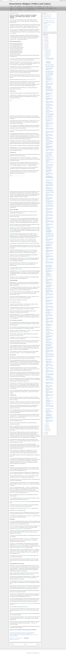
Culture (47, 6)
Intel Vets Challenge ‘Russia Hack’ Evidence (49, 141)
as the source (36, 74)
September (47, 54)
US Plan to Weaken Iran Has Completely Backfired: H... (49, 286)
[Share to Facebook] (26, 638)
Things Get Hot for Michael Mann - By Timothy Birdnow (48, 415)
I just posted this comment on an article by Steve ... (49, 59)
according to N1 (33, 622)
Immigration (51, 8)
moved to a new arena (14, 440)
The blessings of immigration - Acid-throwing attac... (48, 274)
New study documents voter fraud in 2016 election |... (48, 69)
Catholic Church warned (27, 367)
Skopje (29, 31)
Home (25, 644)
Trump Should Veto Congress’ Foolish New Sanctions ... (49, 138)
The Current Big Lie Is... (49, 118)
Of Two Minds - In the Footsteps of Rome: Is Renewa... (49, 144)
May (46, 425)
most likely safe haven (22, 610)
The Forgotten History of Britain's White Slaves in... (49, 90)
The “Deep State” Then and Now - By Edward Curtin (49, 215)
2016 (45, 432)
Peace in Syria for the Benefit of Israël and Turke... (49, 315)
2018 (45, 47)
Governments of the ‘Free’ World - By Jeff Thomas (49, 354)
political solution (24, 341)
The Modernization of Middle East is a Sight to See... (49, 256)
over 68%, (35, 314)
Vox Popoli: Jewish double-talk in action (49, 342)
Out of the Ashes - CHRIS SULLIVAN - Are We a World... (49, 132)
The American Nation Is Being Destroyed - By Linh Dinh (49, 239)
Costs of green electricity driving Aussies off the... (49, 72)
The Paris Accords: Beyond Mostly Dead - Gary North (49, 325)
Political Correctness (29, 6)
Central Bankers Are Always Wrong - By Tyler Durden (48, 245)
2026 (45, 36)
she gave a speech (19, 270)
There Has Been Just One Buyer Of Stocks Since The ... (49, 236)
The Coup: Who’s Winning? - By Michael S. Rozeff (49, 111)
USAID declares (14, 254)
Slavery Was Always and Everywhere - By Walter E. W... (49, 221)
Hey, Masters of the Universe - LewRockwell (49, 242)
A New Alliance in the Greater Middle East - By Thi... (49, 99)
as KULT (26, 239)
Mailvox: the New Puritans (49, 64)
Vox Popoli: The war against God (48, 76)
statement (13, 527)
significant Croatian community (22, 331)
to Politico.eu (28, 508)
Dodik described (24, 498)
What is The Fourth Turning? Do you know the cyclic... (49, 330)
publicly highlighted (28, 616)
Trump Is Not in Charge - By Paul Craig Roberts (49, 190)
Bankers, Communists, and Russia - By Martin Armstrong (49, 102)
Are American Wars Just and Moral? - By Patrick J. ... (49, 129)
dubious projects (19, 569)
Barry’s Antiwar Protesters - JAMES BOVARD (49, 201)
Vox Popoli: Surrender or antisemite (49, 398)
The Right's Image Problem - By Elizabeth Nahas (49, 365)
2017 (45, 48)
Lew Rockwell (45, 26)
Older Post (38, 644)
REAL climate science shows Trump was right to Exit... (49, 368)
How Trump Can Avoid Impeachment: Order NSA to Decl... (49, 310)
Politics (11, 6)
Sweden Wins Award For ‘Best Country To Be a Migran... (49, 351)
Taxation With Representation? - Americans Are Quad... (49, 377)
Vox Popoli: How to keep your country (49, 404)
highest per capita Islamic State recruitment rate (23, 603)
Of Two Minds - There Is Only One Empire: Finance (49, 120)
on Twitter (19, 544)
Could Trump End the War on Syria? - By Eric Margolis (49, 160)
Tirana (36, 31)
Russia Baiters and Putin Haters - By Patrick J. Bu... (49, 294)
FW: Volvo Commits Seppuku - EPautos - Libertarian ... (49, 386)
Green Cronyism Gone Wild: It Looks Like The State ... (49, 195)
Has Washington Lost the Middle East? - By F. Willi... (49, 395)
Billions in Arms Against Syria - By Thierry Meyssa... (49, 218)
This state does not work (31, 79)
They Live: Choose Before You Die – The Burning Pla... (49, 259)
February (47, 429)
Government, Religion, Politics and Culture (30, 4)
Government (19, 6)
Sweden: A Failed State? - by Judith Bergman (49, 183)
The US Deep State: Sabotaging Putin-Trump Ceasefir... (48, 231)
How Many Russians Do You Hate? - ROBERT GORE (49, 322)
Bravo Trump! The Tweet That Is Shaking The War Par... (49, 84)
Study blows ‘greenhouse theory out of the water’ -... (49, 406)
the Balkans (24, 31)
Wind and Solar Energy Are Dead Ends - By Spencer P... (49, 348)
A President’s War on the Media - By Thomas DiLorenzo (49, 418)
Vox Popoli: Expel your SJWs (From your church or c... (48, 301)
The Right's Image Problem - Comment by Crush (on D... (49, 362)
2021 (45, 43)
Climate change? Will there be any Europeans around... (49, 345)
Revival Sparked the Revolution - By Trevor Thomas (49, 411)
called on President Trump (17, 501)
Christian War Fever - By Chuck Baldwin (49, 289)
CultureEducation (41, 8)
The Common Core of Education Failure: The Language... (49, 105)
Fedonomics (39, 6)
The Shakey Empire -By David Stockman (49, 188)
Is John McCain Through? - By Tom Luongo (49, 203)
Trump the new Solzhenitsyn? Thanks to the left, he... (49, 401)
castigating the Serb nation (19, 547)
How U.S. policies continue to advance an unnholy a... (49, 333)
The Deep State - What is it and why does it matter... (49, 225)
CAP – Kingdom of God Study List (48, 20)
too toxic (34, 134)
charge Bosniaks (25, 555)
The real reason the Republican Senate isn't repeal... (49, 383)
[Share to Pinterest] (27, 638)
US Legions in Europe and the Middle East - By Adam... (49, 251)
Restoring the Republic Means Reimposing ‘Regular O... (49, 147)
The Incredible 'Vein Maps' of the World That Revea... (48, 170)
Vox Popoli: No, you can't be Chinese (49, 157)
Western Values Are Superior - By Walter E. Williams (49, 135)
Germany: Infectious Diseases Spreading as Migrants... (49, 280)
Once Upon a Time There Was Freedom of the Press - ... (49, 421)
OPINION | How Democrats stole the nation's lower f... (49, 167)
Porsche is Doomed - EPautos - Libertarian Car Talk (49, 108)
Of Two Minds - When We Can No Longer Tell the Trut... (49, 150)
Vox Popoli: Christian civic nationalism (49, 409)
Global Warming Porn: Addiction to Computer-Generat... (49, 291)
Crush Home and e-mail (47, 16)
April (46, 426)
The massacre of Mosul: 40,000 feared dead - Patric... (49, 185)
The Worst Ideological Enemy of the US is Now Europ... (48, 198)
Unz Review (45, 28)
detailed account (19, 147)
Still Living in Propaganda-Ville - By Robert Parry (49, 374)
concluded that (15, 84)
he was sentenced (28, 587)
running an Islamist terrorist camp (19, 528)
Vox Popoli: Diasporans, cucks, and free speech (49, 165)
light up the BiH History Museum (23, 262)
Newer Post (12, 644)
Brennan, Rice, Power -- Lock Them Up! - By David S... (49, 174)
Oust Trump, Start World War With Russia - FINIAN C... (49, 271)
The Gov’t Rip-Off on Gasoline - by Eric (48, 155)
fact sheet (12, 218)
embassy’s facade (28, 259)
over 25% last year (22, 314)
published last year (17, 384)
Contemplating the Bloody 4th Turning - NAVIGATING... (49, 228)
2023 (45, 40)
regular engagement (26, 538)
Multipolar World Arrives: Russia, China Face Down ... (49, 392)
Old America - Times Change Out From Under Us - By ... (48, 283)
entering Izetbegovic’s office (16, 579)
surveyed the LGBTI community (34, 245)
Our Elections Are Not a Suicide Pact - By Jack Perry (49, 371)
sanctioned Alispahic (17, 533)
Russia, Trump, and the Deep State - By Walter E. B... (49, 206)
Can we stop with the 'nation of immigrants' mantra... (49, 212)
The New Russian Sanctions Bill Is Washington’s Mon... (49, 87)
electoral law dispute (14, 492)
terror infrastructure (33, 558)
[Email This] (24, 638)
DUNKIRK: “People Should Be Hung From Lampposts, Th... (49, 79)
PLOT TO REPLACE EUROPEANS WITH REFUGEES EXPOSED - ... (49, 177)
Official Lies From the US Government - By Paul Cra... (49, 356)
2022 (45, 41)
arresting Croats (29, 552)
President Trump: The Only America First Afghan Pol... (48, 93)
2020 (45, 44)
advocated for (27, 250)
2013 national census (31, 379)
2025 (45, 37)
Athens (12, 33)
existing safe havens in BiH (15, 72)
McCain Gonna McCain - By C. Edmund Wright (49, 74)
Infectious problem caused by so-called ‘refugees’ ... (48, 339)
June (46, 423)
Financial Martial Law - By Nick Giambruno (49, 269)
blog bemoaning (16, 422)
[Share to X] (26, 638)
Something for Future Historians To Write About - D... (48, 248)
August (46, 55)
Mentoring (20, 8)
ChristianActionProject (30, 8)
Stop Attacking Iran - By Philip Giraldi (49, 313)
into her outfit (20, 268)
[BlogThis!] (25, 638)
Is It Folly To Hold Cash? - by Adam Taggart (49, 153)
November (47, 51)
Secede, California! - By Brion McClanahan (49, 116)
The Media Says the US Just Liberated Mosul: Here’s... (49, 318)
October (46, 52)
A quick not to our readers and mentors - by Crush (49, 66)
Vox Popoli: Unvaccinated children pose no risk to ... (49, 380)
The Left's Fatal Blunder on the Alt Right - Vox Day (49, 304)
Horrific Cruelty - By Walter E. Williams (48, 359)
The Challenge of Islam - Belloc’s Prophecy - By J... (49, 263)
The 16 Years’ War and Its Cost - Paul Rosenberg (49, 114)
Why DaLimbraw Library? (47, 14)
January (46, 430)
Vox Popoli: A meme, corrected (48, 328)
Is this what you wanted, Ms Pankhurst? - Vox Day (49, 298)
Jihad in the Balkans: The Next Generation (26, 574)
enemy (25, 470)
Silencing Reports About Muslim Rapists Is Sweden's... (49, 336)
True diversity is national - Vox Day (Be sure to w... (49, 234)
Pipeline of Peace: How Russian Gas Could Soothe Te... (49, 389)
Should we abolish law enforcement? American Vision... (49, 307)
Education (12, 8)
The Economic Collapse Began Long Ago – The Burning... (49, 123)
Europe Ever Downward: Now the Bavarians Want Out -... (49, 209)
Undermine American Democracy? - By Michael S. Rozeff (48, 266)
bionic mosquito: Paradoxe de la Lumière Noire (48, 62)
